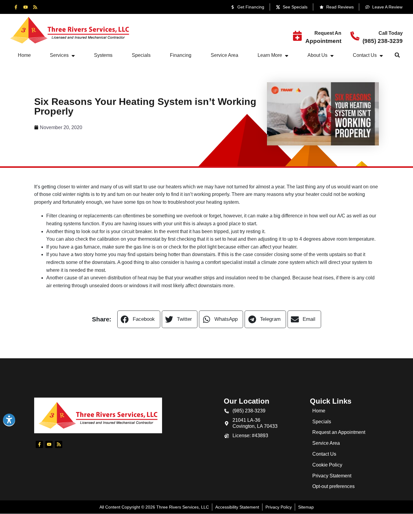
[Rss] (35, 7)
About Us (317, 55)
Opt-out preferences (333, 486)
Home (24, 55)
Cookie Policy (327, 464)
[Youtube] (25, 7)
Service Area (224, 55)
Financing (180, 55)
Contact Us (365, 55)
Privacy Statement (331, 475)
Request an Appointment (338, 432)
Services (59, 55)
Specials (141, 55)
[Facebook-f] (15, 7)
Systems (103, 55)
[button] (397, 55)
